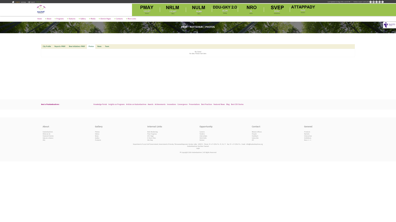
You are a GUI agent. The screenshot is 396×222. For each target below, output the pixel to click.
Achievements (160, 104)
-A (36, 2)
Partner (202, 140)
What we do (46, 134)
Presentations (194, 104)
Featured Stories (48, 136)
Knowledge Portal (100, 104)
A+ (40, 2)
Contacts (119, 19)
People (254, 134)
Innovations (171, 104)
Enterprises (308, 136)
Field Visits (203, 138)
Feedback (255, 136)
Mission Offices (257, 132)
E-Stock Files (151, 138)
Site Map (150, 140)
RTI (253, 140)
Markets (306, 134)
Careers (202, 132)
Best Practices (206, 104)
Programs (60, 19)
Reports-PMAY (59, 46)
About (48, 19)
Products (98, 140)
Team (107, 46)
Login (198, 148)
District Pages (105, 19)
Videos (97, 134)
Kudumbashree (48, 132)
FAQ (44, 140)
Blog (228, 104)
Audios (97, 138)
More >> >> (307, 140)
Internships (203, 136)
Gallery (83, 19)
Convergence (182, 104)
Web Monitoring (152, 132)
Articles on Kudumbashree (136, 104)
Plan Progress (152, 134)
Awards (150, 104)
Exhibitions (307, 138)
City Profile (47, 46)
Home (39, 19)
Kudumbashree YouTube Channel (198, 146)
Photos (91, 46)
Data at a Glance (48, 138)
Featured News (219, 104)
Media (92, 19)
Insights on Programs (116, 104)
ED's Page (150, 136)
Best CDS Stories (237, 104)
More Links (131, 19)
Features (71, 19)
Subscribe (255, 138)
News (99, 46)
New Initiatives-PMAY (77, 46)
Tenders (202, 134)
